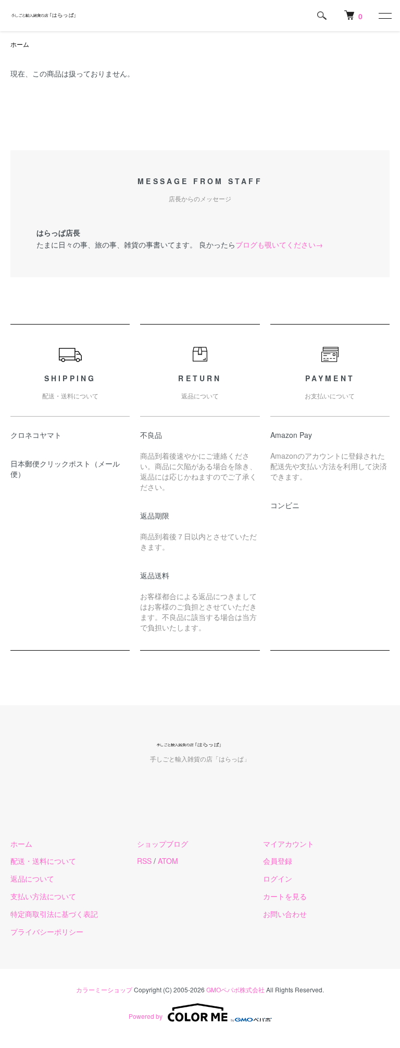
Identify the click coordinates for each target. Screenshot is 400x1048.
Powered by (145, 1016)
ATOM (168, 861)
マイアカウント (288, 843)
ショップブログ (162, 843)
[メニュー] (384, 15)
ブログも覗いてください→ (279, 244)
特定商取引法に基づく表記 (54, 914)
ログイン (277, 878)
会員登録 (277, 861)
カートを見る (285, 896)
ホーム (19, 44)
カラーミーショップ (104, 989)
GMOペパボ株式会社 (235, 989)
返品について (32, 878)
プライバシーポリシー (46, 931)
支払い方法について (43, 896)
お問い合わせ (285, 914)
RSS (144, 861)
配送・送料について (43, 861)
